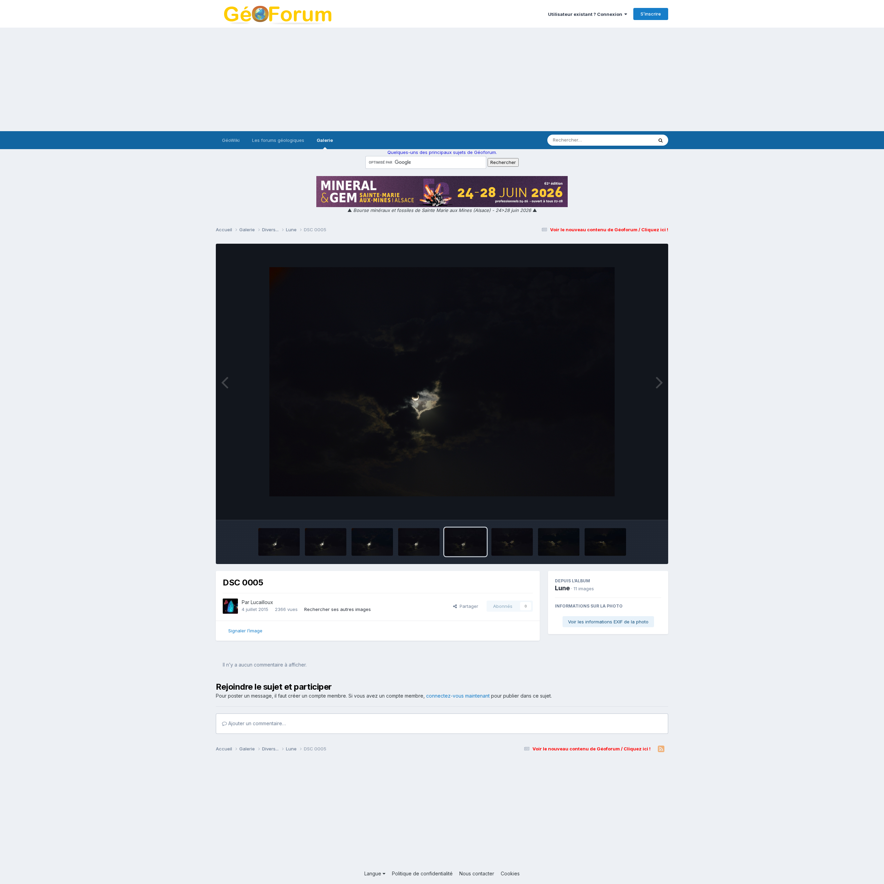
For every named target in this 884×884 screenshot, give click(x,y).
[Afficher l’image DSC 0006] (419, 542)
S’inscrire (651, 14)
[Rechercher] (660, 140)
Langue (373, 873)
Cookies (510, 873)
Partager (467, 606)
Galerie (325, 140)
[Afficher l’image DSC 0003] (558, 542)
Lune (562, 588)
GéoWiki (231, 140)
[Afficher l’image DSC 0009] (279, 542)
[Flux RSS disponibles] (661, 749)
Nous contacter (476, 873)
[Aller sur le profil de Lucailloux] (230, 606)
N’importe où (630, 140)
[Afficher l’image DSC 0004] (512, 542)
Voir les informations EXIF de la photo (608, 621)
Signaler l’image (245, 630)
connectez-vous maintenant (458, 696)
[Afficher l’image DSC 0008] (325, 542)
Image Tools (639, 507)
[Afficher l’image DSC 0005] (465, 542)
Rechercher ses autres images (337, 609)
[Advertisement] (442, 79)
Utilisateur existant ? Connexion (586, 14)
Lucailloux (262, 602)
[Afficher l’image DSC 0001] (605, 542)
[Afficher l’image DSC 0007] (372, 542)
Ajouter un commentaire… (256, 723)
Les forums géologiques (278, 140)
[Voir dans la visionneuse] (442, 381)
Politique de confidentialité (422, 873)
